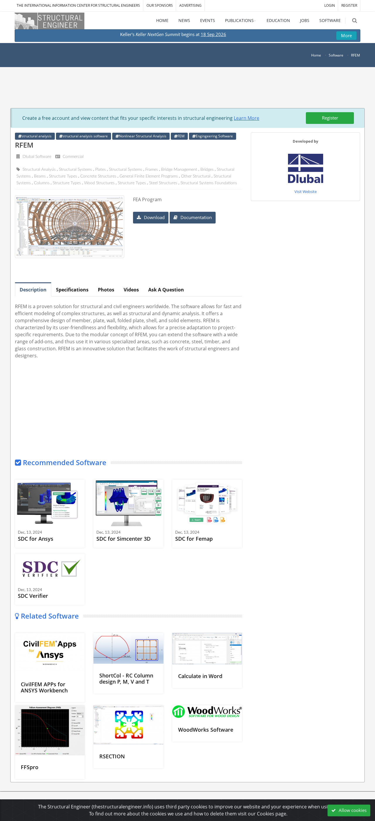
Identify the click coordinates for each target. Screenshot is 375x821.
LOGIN (329, 5)
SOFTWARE (330, 20)
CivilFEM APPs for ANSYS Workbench (44, 687)
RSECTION (112, 756)
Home (316, 55)
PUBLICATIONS (239, 20)
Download (154, 217)
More (346, 35)
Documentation (195, 217)
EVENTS (207, 20)
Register (330, 118)
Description (33, 289)
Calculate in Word (200, 676)
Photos (106, 289)
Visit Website (305, 191)
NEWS (184, 20)
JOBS (304, 20)
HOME (162, 20)
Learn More (246, 118)
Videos (131, 289)
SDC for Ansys (35, 538)
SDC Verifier (33, 595)
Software (336, 55)
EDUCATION (278, 20)
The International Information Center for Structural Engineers (78, 5)
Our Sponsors (159, 5)
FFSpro (29, 767)
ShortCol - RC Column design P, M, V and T (126, 678)
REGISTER (349, 5)
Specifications (72, 289)
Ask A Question (166, 289)
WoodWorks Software (205, 729)
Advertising (190, 5)
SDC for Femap (194, 538)
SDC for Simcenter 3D (123, 538)
